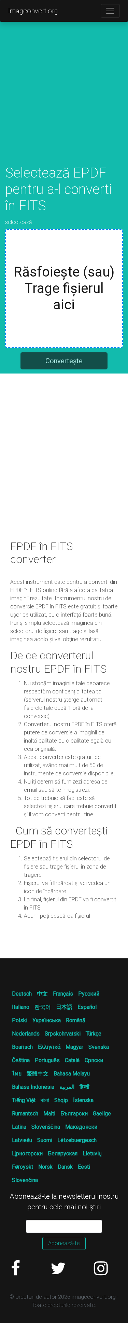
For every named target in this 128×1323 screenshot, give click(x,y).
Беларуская (62, 1153)
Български (74, 1113)
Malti (49, 1113)
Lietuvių (92, 1153)
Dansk (65, 1167)
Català (72, 1060)
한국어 (42, 1007)
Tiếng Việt (23, 1100)
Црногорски (27, 1153)
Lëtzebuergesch (77, 1140)
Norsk (45, 1167)
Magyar (74, 1047)
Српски (94, 1060)
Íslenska (83, 1100)
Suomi (44, 1140)
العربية (66, 1087)
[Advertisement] (64, 101)
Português (47, 1060)
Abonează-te (64, 1243)
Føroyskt (22, 1167)
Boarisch (22, 1047)
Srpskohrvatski (63, 1033)
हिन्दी (84, 1087)
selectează (18, 222)
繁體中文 (37, 1073)
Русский (88, 993)
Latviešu (22, 1140)
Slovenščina (45, 1127)
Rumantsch (25, 1113)
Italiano (20, 1007)
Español (87, 1007)
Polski (19, 1020)
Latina (19, 1127)
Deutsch (22, 993)
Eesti (84, 1167)
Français (63, 993)
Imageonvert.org (33, 11)
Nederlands (26, 1033)
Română (75, 1020)
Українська (46, 1020)
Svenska (98, 1047)
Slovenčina (25, 1180)
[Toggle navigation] (110, 11)
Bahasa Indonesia (33, 1087)
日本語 (64, 1007)
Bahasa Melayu (72, 1073)
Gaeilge (102, 1113)
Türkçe (93, 1033)
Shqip (61, 1100)
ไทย (17, 1073)
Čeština (21, 1060)
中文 (42, 993)
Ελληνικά (49, 1047)
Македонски (81, 1127)
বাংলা (45, 1100)
